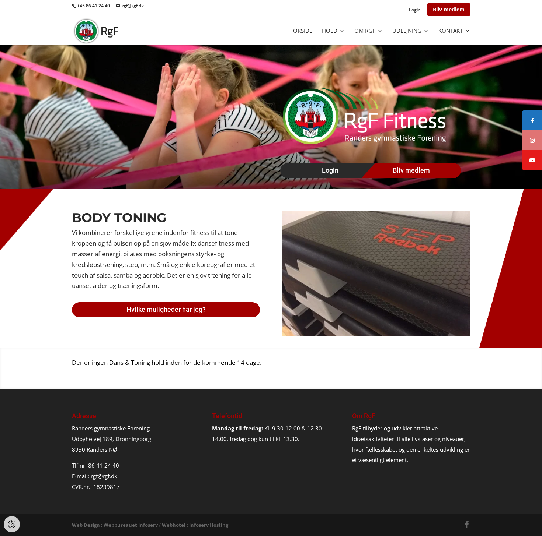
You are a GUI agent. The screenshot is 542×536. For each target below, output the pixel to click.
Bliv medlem (449, 9)
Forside (301, 31)
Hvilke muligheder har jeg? (166, 309)
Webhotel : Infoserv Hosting (195, 525)
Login (415, 10)
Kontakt (450, 31)
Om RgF (364, 31)
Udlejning (406, 31)
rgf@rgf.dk (104, 476)
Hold (329, 31)
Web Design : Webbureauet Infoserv (115, 525)
